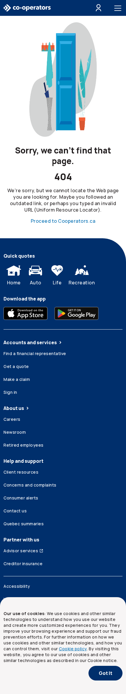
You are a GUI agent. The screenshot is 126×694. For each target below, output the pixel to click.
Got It (105, 673)
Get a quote (16, 366)
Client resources (21, 472)
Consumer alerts (21, 498)
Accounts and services (30, 342)
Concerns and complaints (30, 485)
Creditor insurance (23, 563)
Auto (35, 282)
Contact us (15, 511)
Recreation (82, 282)
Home (14, 282)
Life (57, 282)
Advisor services (21, 550)
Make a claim (17, 379)
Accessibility (17, 586)
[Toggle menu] (119, 8)
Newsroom (15, 432)
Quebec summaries (24, 523)
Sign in (10, 392)
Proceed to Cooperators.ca (63, 221)
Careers (12, 419)
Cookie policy (73, 648)
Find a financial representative (35, 353)
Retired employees (24, 445)
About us (14, 408)
